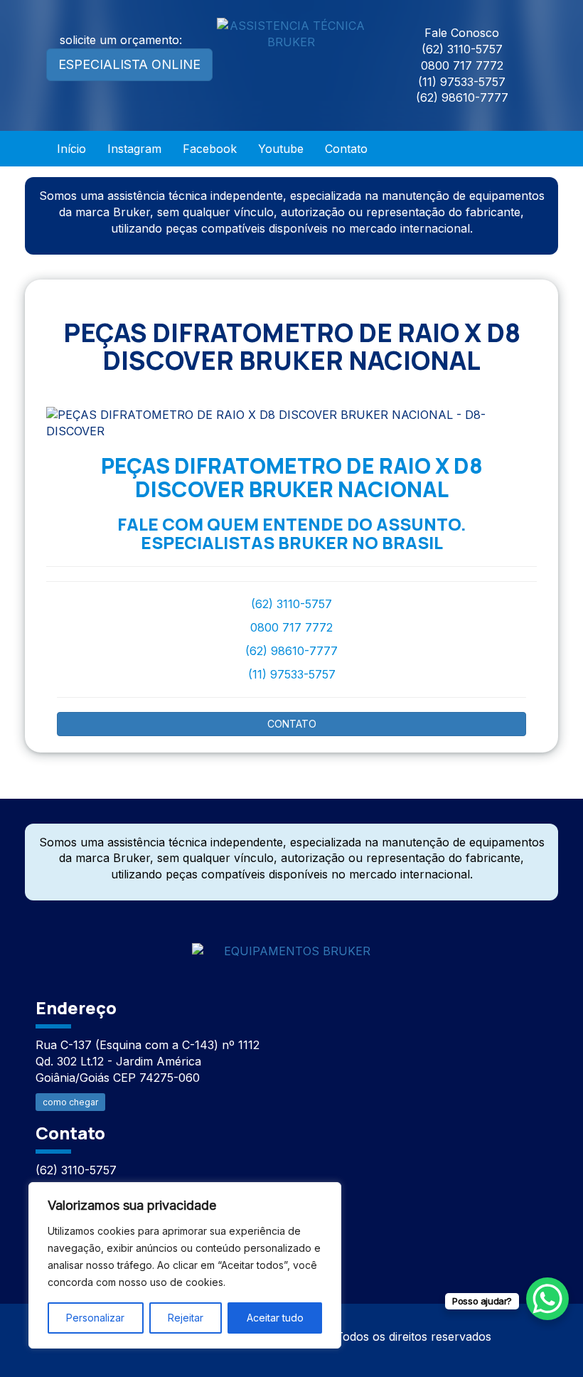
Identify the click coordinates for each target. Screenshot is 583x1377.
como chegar (70, 1102)
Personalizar (95, 1318)
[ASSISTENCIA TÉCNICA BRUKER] (291, 942)
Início (71, 149)
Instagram (134, 149)
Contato (346, 149)
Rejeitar (185, 1318)
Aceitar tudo (275, 1318)
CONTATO (291, 724)
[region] (184, 1265)
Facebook (210, 149)
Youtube (281, 149)
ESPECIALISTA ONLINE (129, 64)
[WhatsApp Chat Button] (547, 1298)
